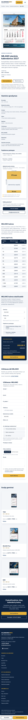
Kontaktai (3, 698)
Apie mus (3, 696)
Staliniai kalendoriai (5, 674)
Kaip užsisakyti (4, 693)
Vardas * (5, 389)
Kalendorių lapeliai (5, 684)
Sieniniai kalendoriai (14, 6)
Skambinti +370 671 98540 (14, 617)
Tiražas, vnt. (6, 315)
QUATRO (3, 663)
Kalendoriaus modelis (8, 413)
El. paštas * (5, 401)
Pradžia (3, 6)
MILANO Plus (6, 546)
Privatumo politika (5, 700)
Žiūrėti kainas (18, 81)
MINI (4, 580)
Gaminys (5, 309)
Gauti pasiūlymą (7, 81)
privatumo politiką (9, 471)
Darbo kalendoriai (5, 679)
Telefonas (5, 407)
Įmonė (4, 395)
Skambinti (6, 717)
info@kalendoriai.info (14, 212)
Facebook (6, 648)
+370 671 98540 (14, 208)
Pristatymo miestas (7, 442)
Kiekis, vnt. (5, 420)
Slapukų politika (4, 703)
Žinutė (4, 457)
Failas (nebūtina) (7, 449)
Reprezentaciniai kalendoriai (7, 677)
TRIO (4, 512)
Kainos (7, 6)
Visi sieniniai (4, 667)
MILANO (3, 655)
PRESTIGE (3, 665)
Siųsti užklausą (14, 475)
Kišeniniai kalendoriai (6, 681)
